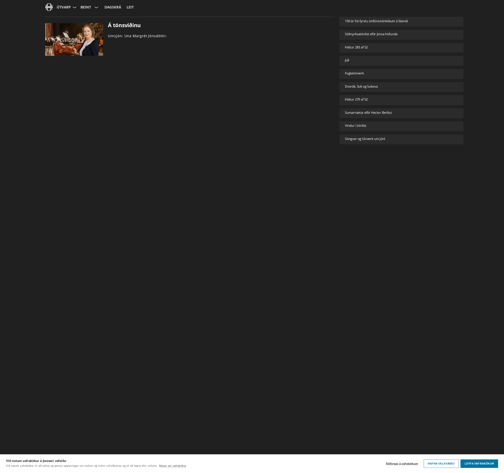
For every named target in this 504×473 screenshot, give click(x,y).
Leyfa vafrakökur (479, 463)
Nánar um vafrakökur (172, 465)
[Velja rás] (96, 7)
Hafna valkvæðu (441, 463)
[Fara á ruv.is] (49, 7)
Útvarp (64, 7)
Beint (86, 7)
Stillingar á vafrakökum (402, 463)
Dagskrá (113, 7)
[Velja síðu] (74, 7)
